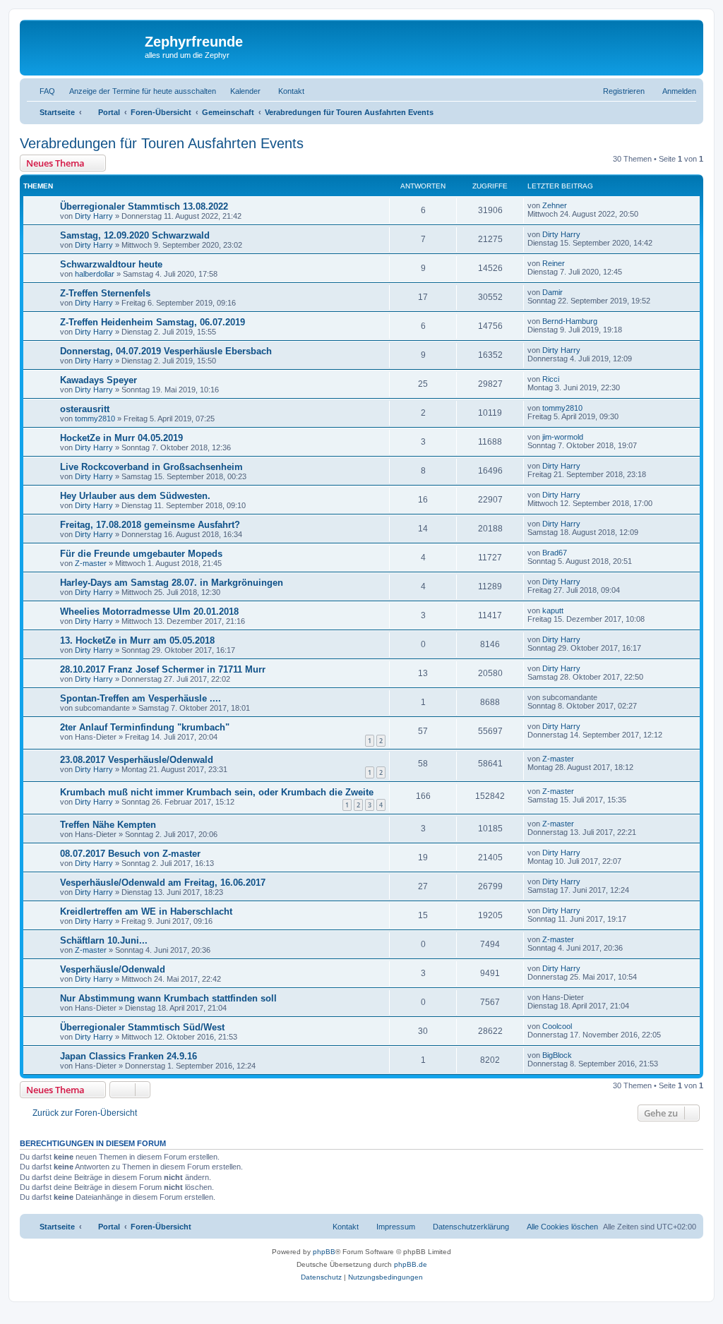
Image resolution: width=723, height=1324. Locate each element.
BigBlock (557, 1055)
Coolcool (557, 1026)
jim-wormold (562, 437)
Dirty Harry (94, 216)
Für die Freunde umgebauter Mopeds (141, 553)
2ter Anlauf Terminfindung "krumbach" (144, 727)
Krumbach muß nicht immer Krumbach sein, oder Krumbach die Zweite (217, 792)
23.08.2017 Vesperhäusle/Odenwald (136, 759)
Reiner (553, 263)
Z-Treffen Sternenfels (105, 293)
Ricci (550, 379)
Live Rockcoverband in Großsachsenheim (151, 467)
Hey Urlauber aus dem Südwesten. (135, 496)
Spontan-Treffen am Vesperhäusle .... (140, 698)
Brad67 (554, 552)
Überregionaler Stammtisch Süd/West (142, 1027)
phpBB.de (410, 1264)
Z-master (91, 563)
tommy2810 (95, 418)
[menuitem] (41, 91)
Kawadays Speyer (98, 380)
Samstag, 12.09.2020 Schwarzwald (135, 235)
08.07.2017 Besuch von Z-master (130, 853)
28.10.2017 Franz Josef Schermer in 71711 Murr (162, 669)
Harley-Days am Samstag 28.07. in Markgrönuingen (171, 582)
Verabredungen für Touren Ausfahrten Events (162, 143)
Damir (552, 292)
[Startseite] (84, 45)
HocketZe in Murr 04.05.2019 (121, 438)
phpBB (324, 1252)
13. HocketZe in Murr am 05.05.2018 (137, 640)
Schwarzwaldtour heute (111, 264)
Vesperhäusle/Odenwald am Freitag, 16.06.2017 (162, 882)
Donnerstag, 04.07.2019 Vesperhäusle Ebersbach (166, 351)
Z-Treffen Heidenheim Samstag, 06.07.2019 (152, 322)
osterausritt (84, 409)
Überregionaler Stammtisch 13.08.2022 (144, 206)
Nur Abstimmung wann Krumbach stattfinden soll (168, 998)
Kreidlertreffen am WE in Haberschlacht (146, 911)
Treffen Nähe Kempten (108, 824)
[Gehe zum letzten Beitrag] (573, 205)
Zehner (554, 205)
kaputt (552, 610)
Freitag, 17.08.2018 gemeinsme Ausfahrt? (150, 524)
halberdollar (94, 274)
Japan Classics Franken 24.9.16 (128, 1056)
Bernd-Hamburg (569, 321)
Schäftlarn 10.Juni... (104, 940)
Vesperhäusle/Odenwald (112, 969)
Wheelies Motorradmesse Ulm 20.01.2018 (149, 611)
